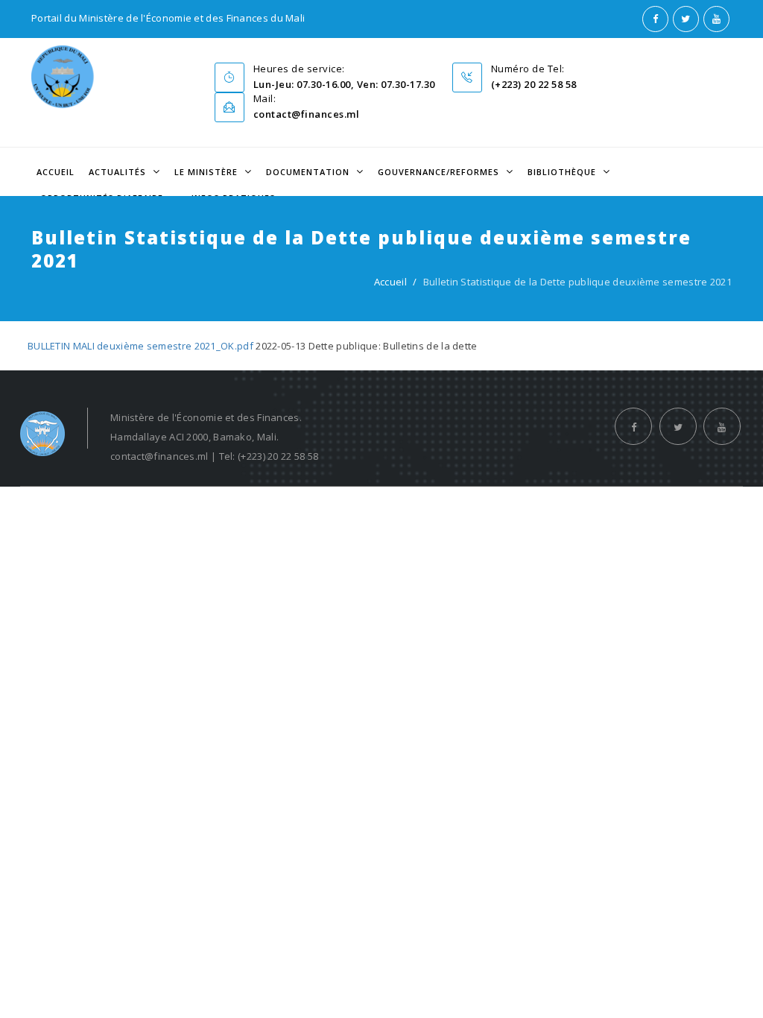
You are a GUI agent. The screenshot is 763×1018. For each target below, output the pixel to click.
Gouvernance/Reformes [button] (440, 171)
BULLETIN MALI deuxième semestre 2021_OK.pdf (140, 345)
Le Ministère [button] (207, 171)
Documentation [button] (309, 171)
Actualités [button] (119, 171)
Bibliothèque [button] (563, 171)
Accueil (56, 171)
